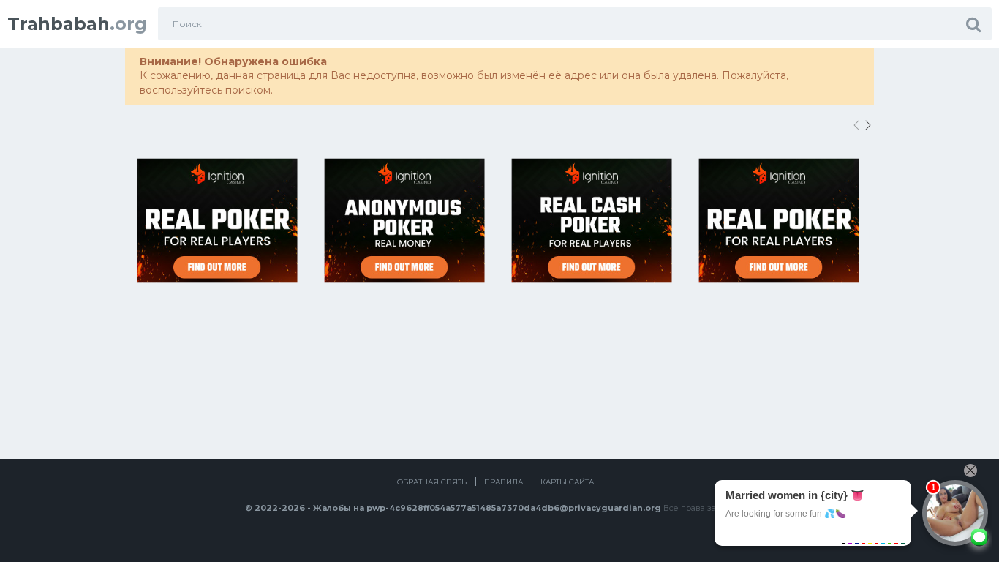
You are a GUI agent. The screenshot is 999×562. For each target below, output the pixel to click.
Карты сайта (567, 482)
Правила (503, 482)
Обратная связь (432, 482)
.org (77, 24)
